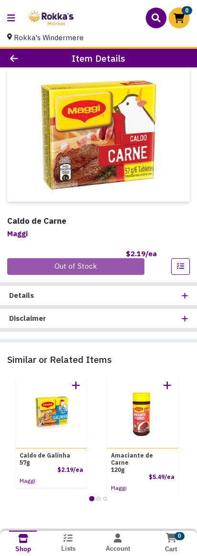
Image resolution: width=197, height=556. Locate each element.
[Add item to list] (180, 266)
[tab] (91, 498)
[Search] (156, 17)
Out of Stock (76, 266)
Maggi (27, 480)
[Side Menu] (11, 18)
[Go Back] (30, 58)
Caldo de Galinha (45, 459)
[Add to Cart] (76, 385)
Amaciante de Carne (132, 462)
